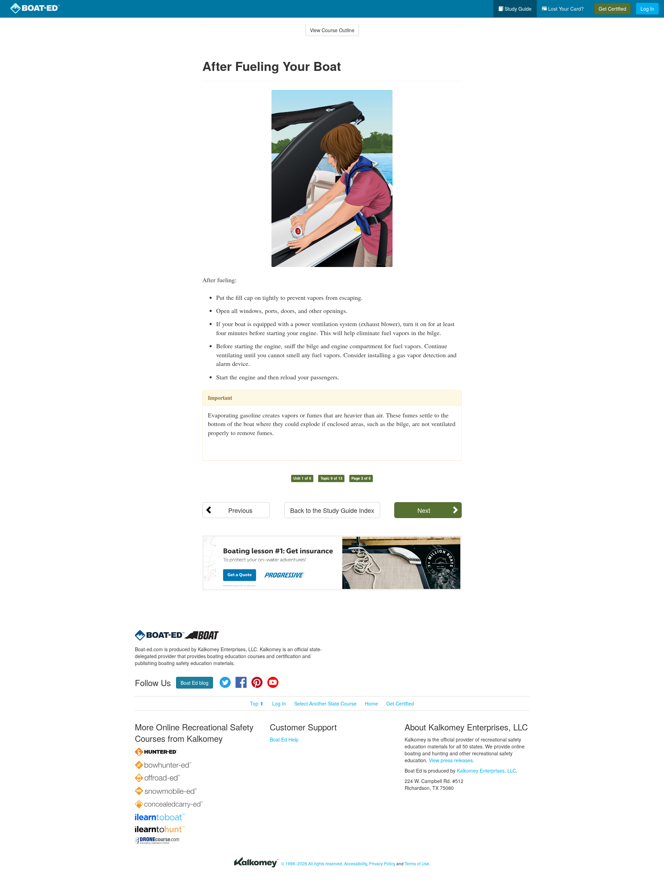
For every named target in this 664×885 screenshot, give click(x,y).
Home (371, 703)
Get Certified (612, 8)
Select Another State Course (325, 703)
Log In (647, 8)
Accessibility (355, 863)
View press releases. (451, 760)
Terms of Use (417, 863)
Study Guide (517, 8)
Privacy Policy (382, 863)
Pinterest (256, 682)
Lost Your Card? (565, 8)
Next (423, 510)
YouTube (272, 682)
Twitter (225, 682)
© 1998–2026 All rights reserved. (312, 863)
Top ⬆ (257, 703)
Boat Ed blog (195, 682)
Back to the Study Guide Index (332, 510)
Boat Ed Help (284, 739)
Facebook (241, 682)
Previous (240, 510)
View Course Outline (332, 30)
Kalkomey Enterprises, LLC (486, 770)
